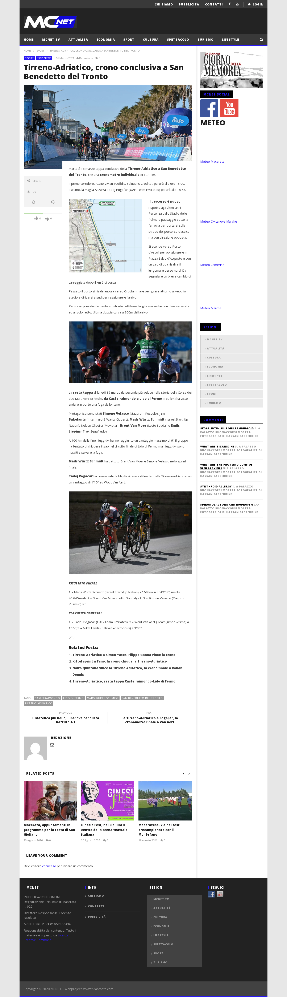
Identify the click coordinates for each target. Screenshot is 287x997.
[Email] (52, 745)
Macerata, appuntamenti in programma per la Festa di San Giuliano (49, 829)
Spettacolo (178, 39)
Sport (128, 39)
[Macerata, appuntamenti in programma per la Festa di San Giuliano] (50, 800)
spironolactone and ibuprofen (226, 504)
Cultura (151, 39)
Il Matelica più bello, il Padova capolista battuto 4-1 (65, 718)
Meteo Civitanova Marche (218, 221)
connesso (49, 866)
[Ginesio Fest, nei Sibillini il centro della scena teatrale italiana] (107, 800)
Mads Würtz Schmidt (103, 698)
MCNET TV (51, 39)
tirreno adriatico (39, 703)
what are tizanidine (217, 446)
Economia (105, 39)
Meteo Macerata (212, 161)
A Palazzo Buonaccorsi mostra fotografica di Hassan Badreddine (230, 432)
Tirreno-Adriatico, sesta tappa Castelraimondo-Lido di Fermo (123, 681)
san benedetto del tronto (142, 698)
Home (29, 39)
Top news (44, 58)
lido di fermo (73, 698)
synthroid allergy (216, 486)
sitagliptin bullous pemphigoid (227, 428)
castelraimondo (47, 698)
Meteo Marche (210, 308)
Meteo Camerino (212, 265)
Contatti (214, 4)
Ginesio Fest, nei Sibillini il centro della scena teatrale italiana (104, 829)
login (258, 4)
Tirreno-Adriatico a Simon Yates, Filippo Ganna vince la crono (123, 655)
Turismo (205, 39)
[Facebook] (230, 4)
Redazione (86, 58)
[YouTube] (237, 4)
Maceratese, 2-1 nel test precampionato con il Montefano (159, 829)
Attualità (78, 39)
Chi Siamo (164, 4)
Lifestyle (230, 39)
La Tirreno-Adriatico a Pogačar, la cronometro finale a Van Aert (149, 718)
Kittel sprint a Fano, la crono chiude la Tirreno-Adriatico (119, 661)
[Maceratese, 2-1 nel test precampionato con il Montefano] (165, 800)
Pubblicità (189, 4)
